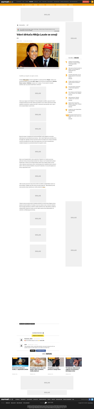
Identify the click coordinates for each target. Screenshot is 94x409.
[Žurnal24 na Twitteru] (92, 399)
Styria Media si (90, 402)
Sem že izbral (56, 31)
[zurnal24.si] (7, 1)
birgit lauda (27, 323)
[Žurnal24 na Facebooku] (90, 399)
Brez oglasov (85, 1)
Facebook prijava (41, 350)
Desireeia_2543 (28, 338)
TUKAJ (43, 187)
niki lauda (22, 323)
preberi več (38, 335)
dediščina (32, 323)
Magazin (22, 25)
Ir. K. (21, 41)
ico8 (25, 344)
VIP (27, 25)
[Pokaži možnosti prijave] (92, 2)
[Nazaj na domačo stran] (17, 25)
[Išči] (90, 2)
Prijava (32, 350)
